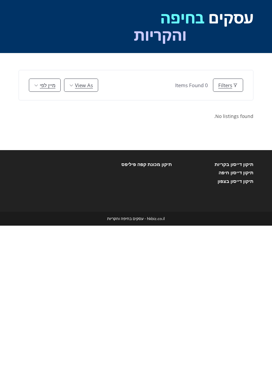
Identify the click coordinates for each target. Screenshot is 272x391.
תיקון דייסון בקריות (234, 164)
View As (84, 85)
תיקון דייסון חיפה (236, 172)
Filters (225, 85)
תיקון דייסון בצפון (235, 181)
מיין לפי (47, 85)
